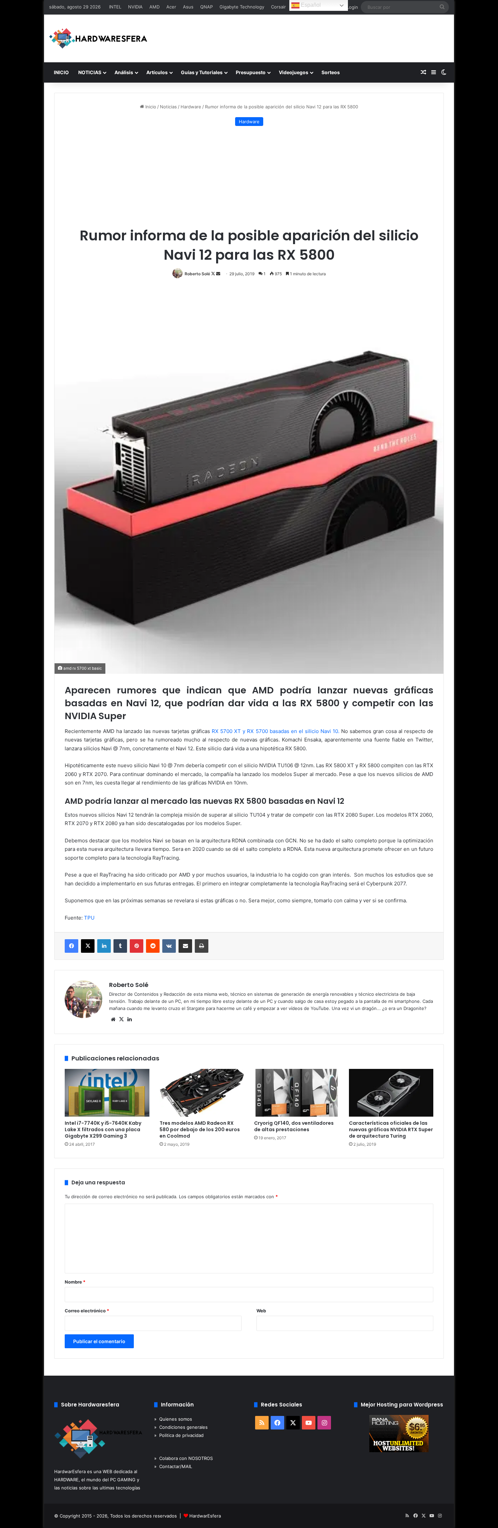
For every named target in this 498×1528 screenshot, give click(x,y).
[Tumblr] (120, 946)
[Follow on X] (213, 273)
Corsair (278, 6)
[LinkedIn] (104, 946)
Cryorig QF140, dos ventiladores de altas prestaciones (294, 1126)
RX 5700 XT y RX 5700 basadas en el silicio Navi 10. (275, 731)
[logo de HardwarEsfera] (98, 38)
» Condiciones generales (181, 1427)
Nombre (75, 1282)
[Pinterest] (136, 946)
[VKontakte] (169, 946)
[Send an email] (218, 273)
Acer (171, 6)
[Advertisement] (249, 176)
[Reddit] (153, 946)
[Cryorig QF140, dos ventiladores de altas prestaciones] (296, 1093)
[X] (88, 946)
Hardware (191, 106)
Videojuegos (293, 72)
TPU (89, 917)
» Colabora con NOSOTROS (183, 1458)
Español (310, 5)
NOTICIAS (89, 72)
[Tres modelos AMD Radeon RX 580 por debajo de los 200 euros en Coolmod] (202, 1093)
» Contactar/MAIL (173, 1466)
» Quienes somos (173, 1419)
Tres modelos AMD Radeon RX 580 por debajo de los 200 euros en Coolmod (200, 1129)
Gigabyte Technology (242, 6)
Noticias (168, 106)
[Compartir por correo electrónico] (185, 946)
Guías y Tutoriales (202, 72)
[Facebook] (71, 946)
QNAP (206, 6)
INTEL (115, 6)
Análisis (124, 72)
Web (261, 1310)
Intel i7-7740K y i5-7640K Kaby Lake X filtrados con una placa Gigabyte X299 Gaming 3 (103, 1129)
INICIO (61, 72)
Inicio (150, 106)
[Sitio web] (113, 1019)
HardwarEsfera (205, 1516)
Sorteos (330, 72)
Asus (188, 6)
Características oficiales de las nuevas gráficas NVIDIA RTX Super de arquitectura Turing (391, 1129)
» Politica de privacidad (179, 1435)
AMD (154, 6)
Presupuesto (251, 72)
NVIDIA (135, 6)
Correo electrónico (87, 1310)
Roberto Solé (197, 273)
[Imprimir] (201, 946)
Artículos (157, 72)
